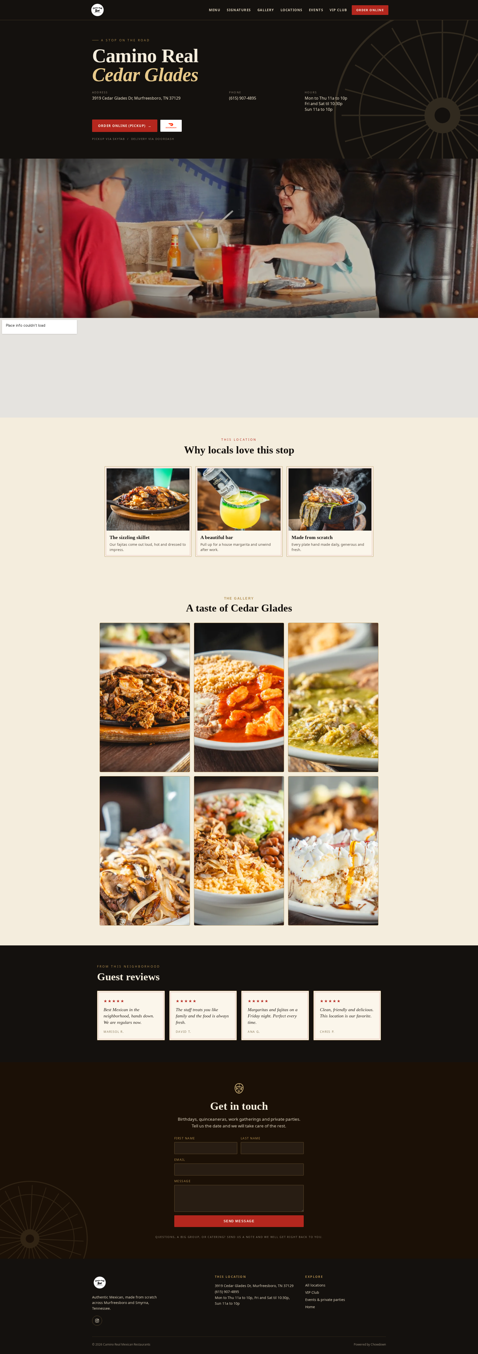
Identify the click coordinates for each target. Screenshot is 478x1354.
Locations (291, 10)
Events (316, 10)
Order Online (370, 10)
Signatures (239, 10)
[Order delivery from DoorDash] (171, 126)
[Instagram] (97, 1321)
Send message (239, 1221)
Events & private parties (325, 1299)
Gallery (265, 10)
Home (310, 1306)
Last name (250, 1138)
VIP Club (338, 10)
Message (182, 1181)
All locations (315, 1285)
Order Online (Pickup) (124, 125)
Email (179, 1160)
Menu (214, 10)
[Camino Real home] (98, 10)
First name (184, 1138)
